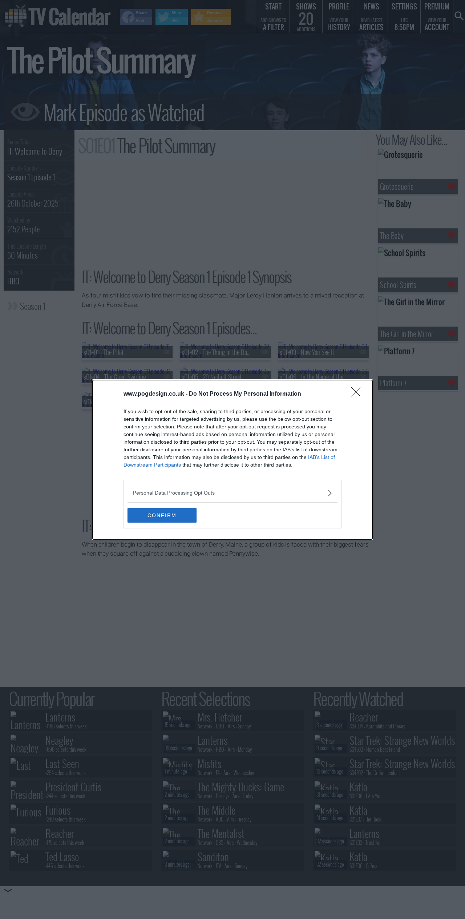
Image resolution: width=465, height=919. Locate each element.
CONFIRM (162, 515)
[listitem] (232, 493)
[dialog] (232, 459)
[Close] (358, 394)
